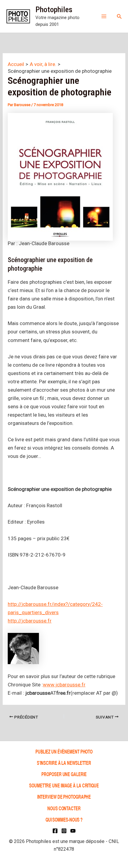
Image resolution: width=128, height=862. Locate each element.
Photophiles (53, 9)
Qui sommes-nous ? (64, 819)
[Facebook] (55, 830)
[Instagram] (64, 830)
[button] (119, 16)
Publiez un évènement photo (64, 751)
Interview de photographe (64, 797)
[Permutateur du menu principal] (104, 16)
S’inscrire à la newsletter (64, 763)
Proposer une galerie (63, 774)
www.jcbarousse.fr (64, 685)
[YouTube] (73, 830)
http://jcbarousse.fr (29, 621)
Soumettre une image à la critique (64, 785)
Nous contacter (64, 808)
